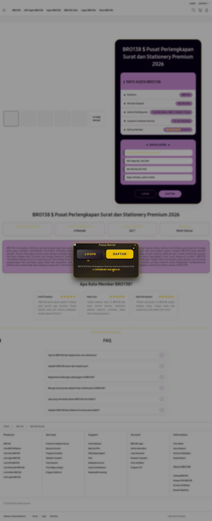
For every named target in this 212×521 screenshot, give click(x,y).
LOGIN (90, 254)
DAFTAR (120, 254)
